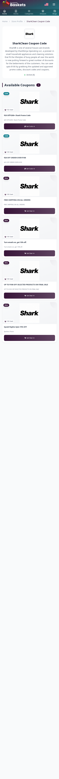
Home (5, 21)
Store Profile (17, 21)
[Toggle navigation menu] (54, 4)
